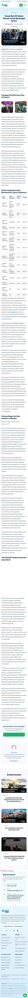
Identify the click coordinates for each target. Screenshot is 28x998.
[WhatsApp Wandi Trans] (17, 930)
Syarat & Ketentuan (20, 965)
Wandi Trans (10, 24)
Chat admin (15, 734)
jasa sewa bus (16, 83)
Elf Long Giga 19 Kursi (20, 948)
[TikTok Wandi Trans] (10, 930)
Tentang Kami (18, 957)
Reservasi (3, 948)
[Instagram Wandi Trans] (6, 930)
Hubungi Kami (18, 960)
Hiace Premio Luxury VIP (20, 944)
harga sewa (13, 312)
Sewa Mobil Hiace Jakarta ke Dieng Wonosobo (14, 829)
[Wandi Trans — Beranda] (4, 5)
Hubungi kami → (14, 761)
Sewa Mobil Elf (5, 940)
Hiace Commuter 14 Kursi (20, 938)
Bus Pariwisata (9, 870)
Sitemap (23, 978)
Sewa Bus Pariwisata (6, 942)
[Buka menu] (25, 5)
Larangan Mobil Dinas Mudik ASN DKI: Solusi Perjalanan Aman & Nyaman (14, 858)
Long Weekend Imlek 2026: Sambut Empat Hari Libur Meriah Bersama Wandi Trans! (14, 799)
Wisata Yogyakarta (6, 960)
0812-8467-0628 (6, 1)
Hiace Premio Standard (21, 941)
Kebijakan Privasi (19, 967)
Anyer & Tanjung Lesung (5, 968)
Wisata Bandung (5, 957)
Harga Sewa (4, 945)
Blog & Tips (18, 962)
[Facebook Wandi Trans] (2, 930)
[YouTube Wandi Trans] (13, 930)
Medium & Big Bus (19, 951)
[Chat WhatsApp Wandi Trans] (25, 995)
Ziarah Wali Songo (5, 962)
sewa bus (20, 49)
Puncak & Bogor (5, 965)
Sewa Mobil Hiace (5, 937)
